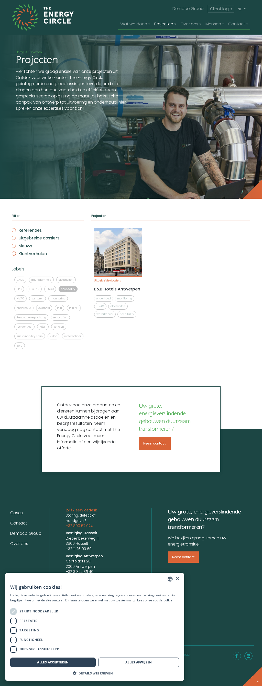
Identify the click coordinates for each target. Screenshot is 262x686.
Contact (18, 523)
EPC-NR (34, 289)
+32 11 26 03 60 (79, 549)
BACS (20, 280)
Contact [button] (236, 24)
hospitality (68, 289)
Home (20, 52)
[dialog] (94, 627)
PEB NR (74, 308)
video (53, 336)
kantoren (37, 298)
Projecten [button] (163, 24)
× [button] (177, 579)
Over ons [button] (189, 24)
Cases (16, 513)
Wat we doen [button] (133, 24)
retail (42, 327)
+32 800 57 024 (79, 525)
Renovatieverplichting (31, 317)
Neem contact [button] (154, 443)
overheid (44, 308)
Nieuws (25, 246)
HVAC (20, 298)
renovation (60, 317)
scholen (58, 327)
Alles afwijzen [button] (138, 662)
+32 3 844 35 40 (79, 571)
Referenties (30, 230)
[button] (94, 673)
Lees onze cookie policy (154, 600)
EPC (19, 289)
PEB (59, 308)
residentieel (24, 327)
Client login (221, 9)
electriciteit (66, 280)
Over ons (19, 544)
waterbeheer (72, 336)
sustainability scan (30, 336)
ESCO (50, 289)
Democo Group (188, 9)
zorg (20, 346)
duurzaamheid (41, 280)
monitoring (58, 298)
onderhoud (24, 308)
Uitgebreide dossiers (38, 238)
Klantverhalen (32, 254)
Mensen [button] (213, 24)
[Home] (50, 17)
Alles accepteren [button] (53, 662)
